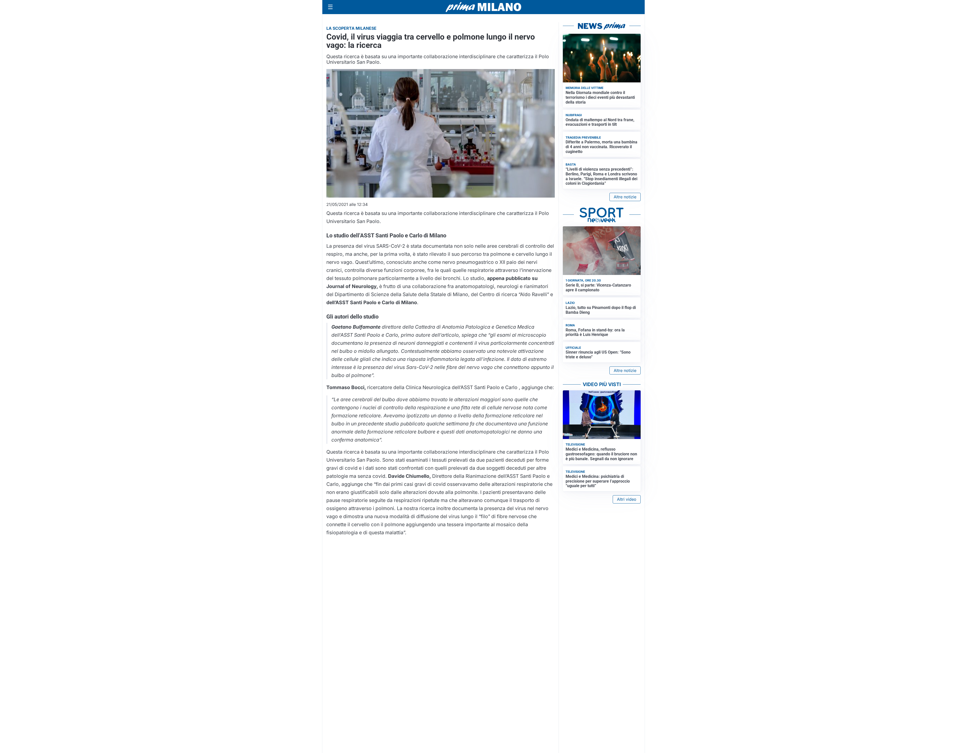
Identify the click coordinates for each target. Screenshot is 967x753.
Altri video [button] (626, 499)
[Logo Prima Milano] (483, 7)
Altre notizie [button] (625, 196)
